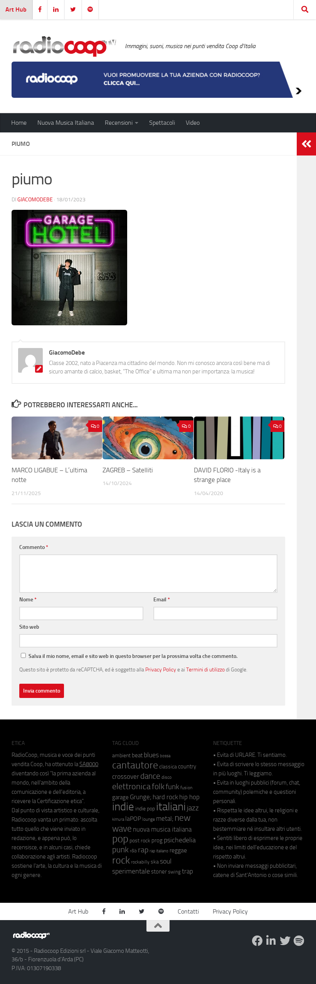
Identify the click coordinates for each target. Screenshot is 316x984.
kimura (118, 819)
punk (120, 849)
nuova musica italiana (162, 829)
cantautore (135, 765)
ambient (121, 755)
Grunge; (140, 797)
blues (151, 755)
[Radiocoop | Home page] (64, 46)
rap (143, 849)
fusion (186, 787)
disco (166, 777)
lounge (148, 819)
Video (193, 122)
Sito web (29, 627)
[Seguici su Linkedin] (271, 940)
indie (123, 806)
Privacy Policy (160, 669)
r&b (133, 850)
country (187, 766)
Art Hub (16, 9)
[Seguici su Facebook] (257, 940)
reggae (178, 850)
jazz (193, 808)
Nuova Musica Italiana (65, 122)
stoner (159, 871)
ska (155, 861)
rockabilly (140, 862)
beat (137, 755)
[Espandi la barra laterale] (306, 144)
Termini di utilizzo (205, 669)
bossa (165, 755)
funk (172, 787)
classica (168, 766)
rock (121, 860)
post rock (139, 840)
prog (157, 840)
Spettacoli (162, 122)
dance (150, 776)
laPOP (133, 818)
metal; (164, 818)
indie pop (145, 808)
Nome (28, 599)
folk (158, 786)
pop (120, 839)
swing (174, 872)
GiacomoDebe (35, 199)
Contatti (188, 911)
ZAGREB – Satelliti (128, 470)
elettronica (131, 786)
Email (161, 599)
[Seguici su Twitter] (285, 940)
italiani (171, 806)
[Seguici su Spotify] (299, 940)
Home (19, 122)
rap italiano (159, 850)
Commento (33, 547)
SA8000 (88, 764)
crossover (125, 776)
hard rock (165, 797)
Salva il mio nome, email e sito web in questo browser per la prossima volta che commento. (133, 656)
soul (165, 861)
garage (120, 797)
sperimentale (131, 871)
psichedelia (180, 840)
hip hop (189, 797)
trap (187, 871)
